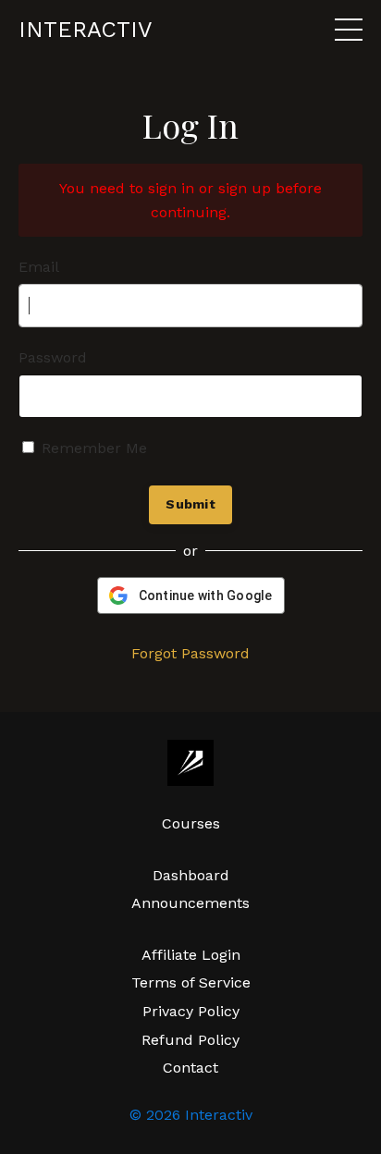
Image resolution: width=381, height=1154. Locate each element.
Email (38, 267)
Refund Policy (190, 1040)
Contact (190, 1067)
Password (52, 357)
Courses (191, 823)
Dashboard (191, 875)
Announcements (190, 903)
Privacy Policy (191, 1011)
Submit (190, 504)
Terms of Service (191, 982)
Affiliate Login (190, 955)
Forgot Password (190, 653)
